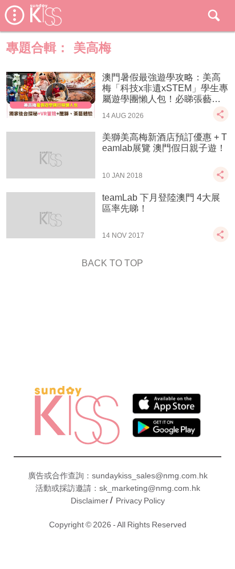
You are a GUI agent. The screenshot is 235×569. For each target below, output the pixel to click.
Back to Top (112, 263)
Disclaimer (89, 500)
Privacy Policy (140, 500)
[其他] (220, 119)
